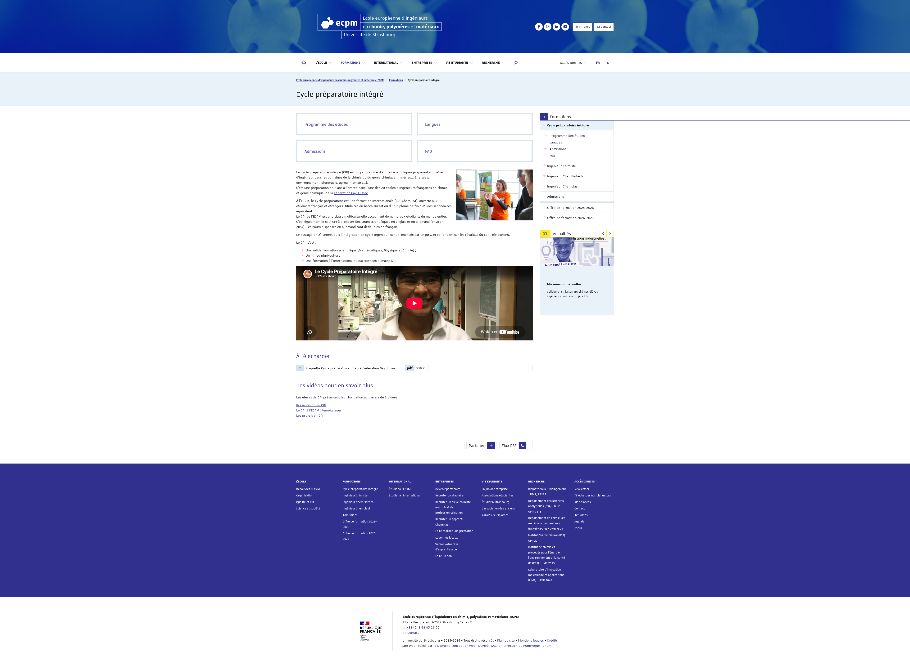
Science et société (308, 508)
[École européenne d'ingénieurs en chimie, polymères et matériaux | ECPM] (339, 22)
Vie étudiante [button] (457, 63)
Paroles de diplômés (495, 515)
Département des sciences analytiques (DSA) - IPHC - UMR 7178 (546, 506)
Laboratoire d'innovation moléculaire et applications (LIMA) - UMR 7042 (546, 575)
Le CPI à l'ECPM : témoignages (318, 410)
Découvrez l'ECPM (308, 489)
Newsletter (581, 489)
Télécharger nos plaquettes (592, 495)
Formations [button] (350, 63)
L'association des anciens (498, 508)
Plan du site (506, 640)
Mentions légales (531, 640)
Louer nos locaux (446, 538)
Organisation (304, 495)
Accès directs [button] (571, 63)
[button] (516, 62)
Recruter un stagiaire (449, 495)
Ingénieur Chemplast (356, 508)
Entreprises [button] (422, 63)
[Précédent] (603, 233)
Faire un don (443, 556)
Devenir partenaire (447, 489)
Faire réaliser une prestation (454, 531)
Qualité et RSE (305, 502)
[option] (577, 276)
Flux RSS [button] (509, 445)
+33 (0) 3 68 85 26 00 (423, 627)
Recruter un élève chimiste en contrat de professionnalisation (453, 507)
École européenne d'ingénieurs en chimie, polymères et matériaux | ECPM (340, 80)
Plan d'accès (582, 502)
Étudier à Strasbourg (495, 502)
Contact (605, 27)
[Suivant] (610, 233)
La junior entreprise (495, 489)
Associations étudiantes (498, 495)
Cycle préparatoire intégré (360, 489)
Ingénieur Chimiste (355, 495)
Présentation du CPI (311, 405)
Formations (396, 80)
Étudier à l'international (404, 495)
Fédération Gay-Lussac (351, 193)
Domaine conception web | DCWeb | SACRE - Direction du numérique (488, 645)
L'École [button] (321, 63)
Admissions (350, 515)
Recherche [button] (491, 63)
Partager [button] (477, 445)
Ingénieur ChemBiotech (358, 502)
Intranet (584, 27)
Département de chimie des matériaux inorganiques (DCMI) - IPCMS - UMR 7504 (546, 523)
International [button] (386, 63)
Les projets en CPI (309, 415)
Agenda (579, 521)
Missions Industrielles (564, 284)
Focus (578, 528)
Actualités (581, 515)
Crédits (552, 640)
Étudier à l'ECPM (399, 489)
